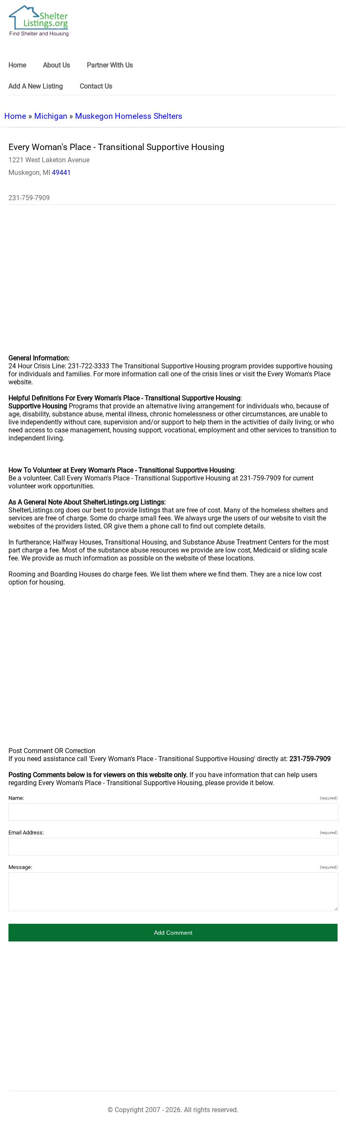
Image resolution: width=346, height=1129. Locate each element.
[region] (173, 284)
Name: (173, 798)
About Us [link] (56, 65)
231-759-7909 (29, 198)
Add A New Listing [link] (35, 86)
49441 (61, 173)
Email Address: (173, 832)
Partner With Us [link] (110, 65)
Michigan (50, 116)
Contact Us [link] (96, 86)
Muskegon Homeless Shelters (128, 116)
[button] (173, 932)
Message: (173, 867)
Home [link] (17, 65)
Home (15, 116)
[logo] (38, 21)
